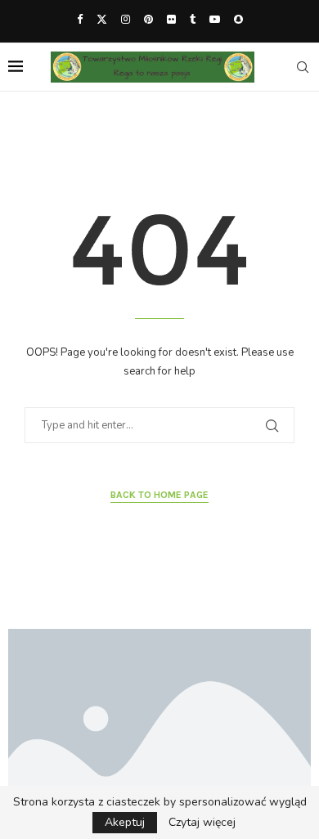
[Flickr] (171, 19)
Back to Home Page (159, 494)
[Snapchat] (238, 19)
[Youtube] (214, 19)
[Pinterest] (148, 19)
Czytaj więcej (202, 822)
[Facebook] (80, 19)
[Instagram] (125, 19)
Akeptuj (125, 822)
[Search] (302, 67)
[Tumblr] (192, 19)
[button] (30, 729)
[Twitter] (102, 19)
